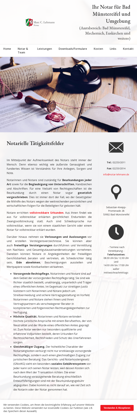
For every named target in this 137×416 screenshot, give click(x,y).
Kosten (98, 49)
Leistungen (44, 49)
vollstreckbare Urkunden (46, 213)
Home (7, 49)
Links (113, 49)
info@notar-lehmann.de (116, 174)
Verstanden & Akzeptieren (117, 408)
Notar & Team (23, 50)
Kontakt (128, 49)
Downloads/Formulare (73, 49)
